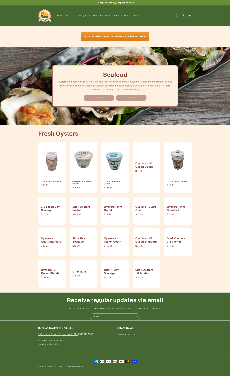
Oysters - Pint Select (177, 181)
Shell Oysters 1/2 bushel (144, 271)
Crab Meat (79, 271)
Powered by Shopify (75, 366)
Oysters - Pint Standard (176, 208)
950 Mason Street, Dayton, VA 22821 (58, 334)
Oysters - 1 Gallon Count (112, 240)
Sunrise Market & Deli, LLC (55, 366)
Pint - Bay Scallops (78, 240)
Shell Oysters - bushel (82, 208)
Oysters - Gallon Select (112, 182)
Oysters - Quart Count (145, 208)
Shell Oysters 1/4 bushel (176, 240)
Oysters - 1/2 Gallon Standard (146, 240)
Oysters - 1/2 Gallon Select (82, 182)
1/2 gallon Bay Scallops (50, 208)
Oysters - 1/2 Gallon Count (144, 165)
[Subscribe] (137, 316)
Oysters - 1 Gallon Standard (51, 271)
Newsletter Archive (126, 334)
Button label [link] (99, 98)
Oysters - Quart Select (52, 181)
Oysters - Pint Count (113, 208)
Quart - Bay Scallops (111, 271)
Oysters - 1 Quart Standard (51, 240)
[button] (69, 16)
